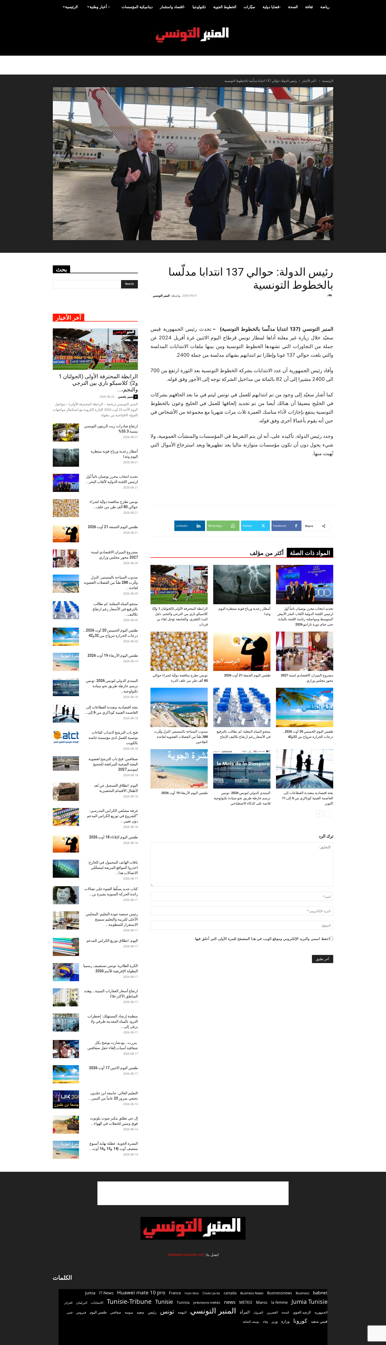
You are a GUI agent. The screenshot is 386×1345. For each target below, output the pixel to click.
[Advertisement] (301, 311)
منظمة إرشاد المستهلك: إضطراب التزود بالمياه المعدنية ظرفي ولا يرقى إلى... (112, 1021)
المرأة (245, 1312)
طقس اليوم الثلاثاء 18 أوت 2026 (113, 837)
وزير (275, 1321)
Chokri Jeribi (211, 1293)
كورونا (300, 1320)
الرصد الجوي (302, 1312)
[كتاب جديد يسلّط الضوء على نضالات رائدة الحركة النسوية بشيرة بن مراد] (66, 895)
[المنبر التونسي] (193, 35)
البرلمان (81, 1303)
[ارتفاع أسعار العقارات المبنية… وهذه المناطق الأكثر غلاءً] (66, 997)
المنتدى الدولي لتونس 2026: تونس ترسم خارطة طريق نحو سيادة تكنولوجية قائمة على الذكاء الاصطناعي (242, 798)
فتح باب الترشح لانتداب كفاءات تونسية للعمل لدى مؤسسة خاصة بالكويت (113, 737)
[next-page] (319, 814)
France (175, 1292)
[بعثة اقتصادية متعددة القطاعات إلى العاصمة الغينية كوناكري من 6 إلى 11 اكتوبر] (304, 769)
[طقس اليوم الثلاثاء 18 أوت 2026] (66, 843)
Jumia (90, 1292)
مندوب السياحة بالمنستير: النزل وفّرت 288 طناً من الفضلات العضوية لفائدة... (111, 582)
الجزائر (68, 1303)
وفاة (265, 1321)
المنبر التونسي (161, 295)
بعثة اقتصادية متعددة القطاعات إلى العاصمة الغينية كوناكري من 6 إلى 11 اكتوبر (307, 798)
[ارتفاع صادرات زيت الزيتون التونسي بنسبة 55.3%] (66, 432)
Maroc (262, 1302)
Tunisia (183, 1302)
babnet (320, 1292)
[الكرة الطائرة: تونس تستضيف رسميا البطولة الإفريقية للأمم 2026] (66, 972)
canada (230, 1292)
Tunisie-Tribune (129, 1301)
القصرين (272, 1312)
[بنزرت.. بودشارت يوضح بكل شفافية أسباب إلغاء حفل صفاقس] (66, 1049)
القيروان (258, 1312)
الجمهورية (321, 1312)
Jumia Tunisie (309, 1301)
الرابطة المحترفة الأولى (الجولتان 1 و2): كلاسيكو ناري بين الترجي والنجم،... (98, 383)
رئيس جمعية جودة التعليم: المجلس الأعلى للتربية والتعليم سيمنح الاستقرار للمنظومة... (112, 919)
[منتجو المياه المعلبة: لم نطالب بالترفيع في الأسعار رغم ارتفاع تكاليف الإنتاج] (241, 707)
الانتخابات (97, 1302)
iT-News (106, 1292)
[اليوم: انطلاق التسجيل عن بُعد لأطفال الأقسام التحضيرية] (66, 792)
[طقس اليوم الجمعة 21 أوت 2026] (241, 651)
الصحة (293, 6)
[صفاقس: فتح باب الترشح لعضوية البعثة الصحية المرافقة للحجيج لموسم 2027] (66, 763)
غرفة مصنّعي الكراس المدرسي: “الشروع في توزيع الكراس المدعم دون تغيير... (112, 815)
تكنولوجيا (199, 6)
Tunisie (164, 1301)
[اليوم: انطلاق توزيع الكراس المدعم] (66, 947)
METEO (245, 1302)
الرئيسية (71, 6)
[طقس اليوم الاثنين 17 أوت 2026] (66, 1074)
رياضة (325, 6)
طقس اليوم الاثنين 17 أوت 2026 (113, 1068)
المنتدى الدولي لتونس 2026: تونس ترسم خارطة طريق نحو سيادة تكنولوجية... (112, 686)
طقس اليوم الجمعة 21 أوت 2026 (247, 675)
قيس (69, 1312)
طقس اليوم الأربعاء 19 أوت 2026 (184, 793)
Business (302, 1293)
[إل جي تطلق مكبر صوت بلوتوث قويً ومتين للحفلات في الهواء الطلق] (66, 1125)
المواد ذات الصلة (310, 553)
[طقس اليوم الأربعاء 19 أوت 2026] (179, 769)
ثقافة (309, 6)
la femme (279, 1302)
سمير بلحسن (125, 396)
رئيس (152, 1312)
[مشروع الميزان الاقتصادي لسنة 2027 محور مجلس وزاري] (304, 651)
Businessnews (279, 1292)
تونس (167, 1311)
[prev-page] (328, 814)
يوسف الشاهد (251, 1321)
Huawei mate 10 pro (141, 1292)
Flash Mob (192, 1293)
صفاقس (115, 1312)
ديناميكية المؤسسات (137, 6)
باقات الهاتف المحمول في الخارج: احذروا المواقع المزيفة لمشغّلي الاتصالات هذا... (113, 867)
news (230, 1302)
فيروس (81, 1312)
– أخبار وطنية (100, 6)
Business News (251, 1293)
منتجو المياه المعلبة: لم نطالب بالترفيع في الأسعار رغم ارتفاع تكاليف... (115, 609)
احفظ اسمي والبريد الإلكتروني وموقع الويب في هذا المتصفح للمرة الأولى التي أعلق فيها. (262, 938)
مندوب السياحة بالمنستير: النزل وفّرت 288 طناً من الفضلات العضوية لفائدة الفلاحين (181, 736)
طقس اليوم (98, 1312)
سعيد (140, 1312)
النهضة (182, 1312)
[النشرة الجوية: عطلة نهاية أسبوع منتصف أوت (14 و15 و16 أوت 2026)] (66, 1150)
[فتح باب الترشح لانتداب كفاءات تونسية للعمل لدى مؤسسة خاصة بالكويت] (66, 737)
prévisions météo (206, 1302)
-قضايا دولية (272, 6)
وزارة (285, 1321)
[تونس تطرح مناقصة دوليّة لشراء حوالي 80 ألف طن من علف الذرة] (179, 651)
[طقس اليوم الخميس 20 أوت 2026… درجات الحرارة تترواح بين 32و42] (304, 707)
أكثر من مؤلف (267, 553)
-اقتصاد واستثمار (172, 6)
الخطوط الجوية (224, 6)
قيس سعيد (319, 1321)
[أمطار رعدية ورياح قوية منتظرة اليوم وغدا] (241, 584)
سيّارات (249, 6)
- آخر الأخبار (309, 80)
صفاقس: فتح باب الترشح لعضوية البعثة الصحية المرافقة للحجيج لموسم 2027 (113, 764)
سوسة (129, 1312)
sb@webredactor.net (186, 1254)
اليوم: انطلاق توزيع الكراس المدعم (112, 940)
